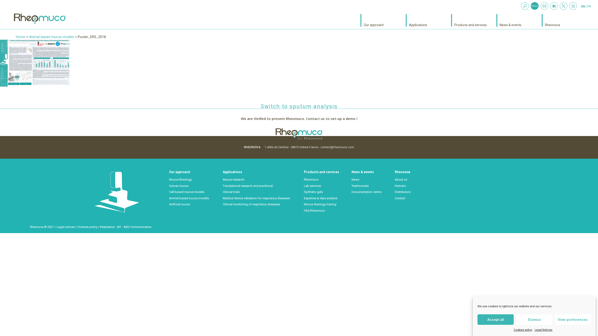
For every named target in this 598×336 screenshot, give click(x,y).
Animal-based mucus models (51, 37)
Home (20, 37)
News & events (510, 25)
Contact (400, 198)
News (534, 5)
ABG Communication (138, 227)
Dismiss (534, 319)
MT (119, 227)
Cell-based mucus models (186, 192)
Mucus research (233, 179)
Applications (418, 25)
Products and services (470, 25)
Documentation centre (366, 192)
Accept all (495, 319)
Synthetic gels (313, 192)
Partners (400, 186)
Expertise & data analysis (321, 198)
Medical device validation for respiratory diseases (256, 198)
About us (401, 179)
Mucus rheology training (320, 204)
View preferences (573, 319)
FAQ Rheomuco (314, 210)
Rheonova (552, 25)
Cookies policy (523, 330)
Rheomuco (311, 179)
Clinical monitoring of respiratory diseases (251, 204)
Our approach (374, 25)
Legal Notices (543, 330)
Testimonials (360, 186)
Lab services (312, 186)
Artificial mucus (179, 204)
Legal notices (66, 227)
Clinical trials (231, 192)
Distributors (403, 192)
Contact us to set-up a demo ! (331, 118)
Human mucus (179, 186)
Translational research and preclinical (248, 186)
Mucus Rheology (180, 179)
